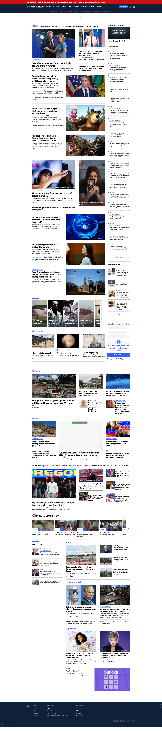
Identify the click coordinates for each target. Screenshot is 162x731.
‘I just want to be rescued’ (41, 353)
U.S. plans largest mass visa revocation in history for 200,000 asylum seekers (120, 206)
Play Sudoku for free (73, 671)
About (35, 705)
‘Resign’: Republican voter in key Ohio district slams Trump (109, 533)
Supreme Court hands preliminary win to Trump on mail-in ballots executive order (91, 68)
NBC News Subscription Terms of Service (57, 715)
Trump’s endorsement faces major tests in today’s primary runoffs (52, 64)
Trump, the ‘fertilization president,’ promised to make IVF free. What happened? (47, 219)
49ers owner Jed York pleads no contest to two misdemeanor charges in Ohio (91, 486)
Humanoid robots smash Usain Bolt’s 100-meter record (114, 622)
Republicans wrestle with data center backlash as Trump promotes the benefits (117, 455)
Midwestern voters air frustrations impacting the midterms (85, 534)
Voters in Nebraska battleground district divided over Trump (41, 533)
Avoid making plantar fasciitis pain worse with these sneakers (122, 284)
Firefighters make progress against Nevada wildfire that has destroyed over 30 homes (53, 402)
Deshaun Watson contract (59, 465)
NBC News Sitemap (80, 705)
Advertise (78, 713)
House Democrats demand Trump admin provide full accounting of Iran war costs (50, 554)
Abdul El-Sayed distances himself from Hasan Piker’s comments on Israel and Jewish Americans (120, 155)
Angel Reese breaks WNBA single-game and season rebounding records (95, 497)
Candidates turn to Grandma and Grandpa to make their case (117, 443)
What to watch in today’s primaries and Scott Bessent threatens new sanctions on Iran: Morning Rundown (119, 56)
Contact (36, 708)
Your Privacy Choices (55, 708)
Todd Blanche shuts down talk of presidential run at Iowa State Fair (65, 533)
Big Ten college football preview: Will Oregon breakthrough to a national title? (53, 504)
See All (119, 314)
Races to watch (45, 26)
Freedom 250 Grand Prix (105, 465)
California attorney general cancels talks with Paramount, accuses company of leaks (81, 609)
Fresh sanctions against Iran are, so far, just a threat (119, 217)
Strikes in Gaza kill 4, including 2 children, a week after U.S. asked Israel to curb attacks (119, 165)
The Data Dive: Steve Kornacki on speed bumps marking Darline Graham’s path (119, 69)
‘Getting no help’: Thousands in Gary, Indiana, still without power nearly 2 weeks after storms (119, 196)
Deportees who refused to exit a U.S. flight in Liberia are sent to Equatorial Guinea (119, 99)
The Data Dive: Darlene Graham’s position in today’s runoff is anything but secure (91, 53)
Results (89, 26)
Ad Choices (36, 715)
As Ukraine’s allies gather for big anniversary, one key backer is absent (47, 126)
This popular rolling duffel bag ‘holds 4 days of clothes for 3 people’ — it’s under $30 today (122, 306)
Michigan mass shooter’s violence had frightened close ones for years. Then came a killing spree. (122, 408)
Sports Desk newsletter (129, 465)
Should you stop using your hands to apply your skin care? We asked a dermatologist (122, 295)
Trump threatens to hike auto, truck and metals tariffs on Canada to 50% (47, 92)
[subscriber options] (130, 6)
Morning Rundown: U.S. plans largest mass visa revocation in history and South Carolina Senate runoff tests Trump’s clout (65, 2)
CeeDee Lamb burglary (90, 465)
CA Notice (49, 710)
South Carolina (80, 26)
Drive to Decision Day (68, 26)
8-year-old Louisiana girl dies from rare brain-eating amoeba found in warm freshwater (119, 185)
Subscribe (78, 710)
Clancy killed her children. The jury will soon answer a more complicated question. (47, 259)
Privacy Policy (51, 705)
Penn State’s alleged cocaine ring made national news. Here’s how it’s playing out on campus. (47, 274)
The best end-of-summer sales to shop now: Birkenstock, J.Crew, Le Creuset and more (122, 274)
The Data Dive (56, 26)
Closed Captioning (81, 708)
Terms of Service (51, 713)
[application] (85, 86)
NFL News (117, 465)
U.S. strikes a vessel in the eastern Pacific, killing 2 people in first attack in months (120, 134)
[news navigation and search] (134, 6)
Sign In (123, 359)
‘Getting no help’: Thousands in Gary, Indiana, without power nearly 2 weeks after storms (45, 138)
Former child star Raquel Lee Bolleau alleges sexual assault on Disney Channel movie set (79, 655)
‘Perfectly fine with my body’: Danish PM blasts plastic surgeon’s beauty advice (118, 79)
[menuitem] (48, 6)
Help (35, 710)
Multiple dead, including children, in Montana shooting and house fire (119, 144)
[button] (70, 6)
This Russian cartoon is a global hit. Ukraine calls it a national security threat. (46, 111)
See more (119, 257)
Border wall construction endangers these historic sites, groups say (43, 443)
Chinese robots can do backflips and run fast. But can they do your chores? (115, 610)
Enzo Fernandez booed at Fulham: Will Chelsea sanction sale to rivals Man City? (122, 486)
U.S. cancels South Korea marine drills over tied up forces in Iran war (119, 89)
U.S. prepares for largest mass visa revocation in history (47, 98)
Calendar (96, 26)
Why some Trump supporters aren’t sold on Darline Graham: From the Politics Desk (119, 237)
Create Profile (118, 354)
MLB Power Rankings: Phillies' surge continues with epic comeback (122, 499)
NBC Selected (79, 715)
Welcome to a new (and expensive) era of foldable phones (52, 194)
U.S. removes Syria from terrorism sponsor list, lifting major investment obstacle (118, 247)
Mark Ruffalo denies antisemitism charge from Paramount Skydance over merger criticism (80, 622)
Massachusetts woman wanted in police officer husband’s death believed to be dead (117, 393)
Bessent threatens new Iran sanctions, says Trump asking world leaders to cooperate (45, 78)
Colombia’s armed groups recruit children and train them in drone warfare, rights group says (119, 175)
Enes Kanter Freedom (75, 465)
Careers (36, 713)
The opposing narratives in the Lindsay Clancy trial (45, 245)
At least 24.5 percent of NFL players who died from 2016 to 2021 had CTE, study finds (122, 474)
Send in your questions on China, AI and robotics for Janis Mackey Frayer (53, 208)
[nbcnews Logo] (28, 706)
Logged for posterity (90, 352)
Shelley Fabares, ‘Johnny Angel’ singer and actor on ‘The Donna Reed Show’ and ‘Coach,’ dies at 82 (114, 655)
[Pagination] (124, 518)
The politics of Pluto (64, 353)
